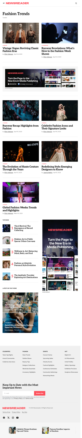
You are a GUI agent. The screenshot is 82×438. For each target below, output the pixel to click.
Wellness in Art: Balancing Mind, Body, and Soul (25, 252)
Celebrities (45, 45)
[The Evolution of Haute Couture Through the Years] (21, 151)
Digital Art (68, 355)
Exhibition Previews (71, 369)
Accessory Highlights (29, 372)
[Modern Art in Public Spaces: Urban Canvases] (6, 240)
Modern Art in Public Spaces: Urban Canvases (24, 240)
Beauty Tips (26, 362)
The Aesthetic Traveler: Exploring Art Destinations (26, 276)
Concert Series (47, 355)
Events (5, 45)
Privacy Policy (18, 398)
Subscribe (39, 393)
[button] (4, 3)
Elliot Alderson (9, 310)
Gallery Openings (70, 365)
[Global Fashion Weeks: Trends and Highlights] (21, 192)
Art (6, 302)
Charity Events (47, 362)
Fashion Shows (27, 358)
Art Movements (69, 358)
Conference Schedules (50, 369)
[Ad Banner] (40, 78)
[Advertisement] (60, 255)
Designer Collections (29, 365)
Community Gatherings (50, 372)
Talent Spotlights (8, 355)
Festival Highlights (48, 365)
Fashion (5, 123)
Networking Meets (48, 375)
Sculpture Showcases (71, 372)
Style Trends (26, 355)
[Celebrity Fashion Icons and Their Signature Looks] (60, 110)
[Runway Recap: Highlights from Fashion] (21, 110)
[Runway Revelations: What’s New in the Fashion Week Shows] (60, 33)
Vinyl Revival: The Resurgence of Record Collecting (23, 228)
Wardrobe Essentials (29, 369)
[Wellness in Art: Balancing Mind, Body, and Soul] (6, 252)
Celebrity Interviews (9, 362)
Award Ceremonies (8, 358)
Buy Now (24, 412)
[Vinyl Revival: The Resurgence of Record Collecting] (6, 228)
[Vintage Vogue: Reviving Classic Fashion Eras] (21, 33)
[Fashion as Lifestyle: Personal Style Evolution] (6, 264)
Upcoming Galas (48, 358)
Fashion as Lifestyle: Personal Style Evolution (25, 264)
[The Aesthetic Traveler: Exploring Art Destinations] (6, 276)
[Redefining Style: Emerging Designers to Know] (60, 151)
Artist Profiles (69, 362)
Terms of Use (29, 398)
